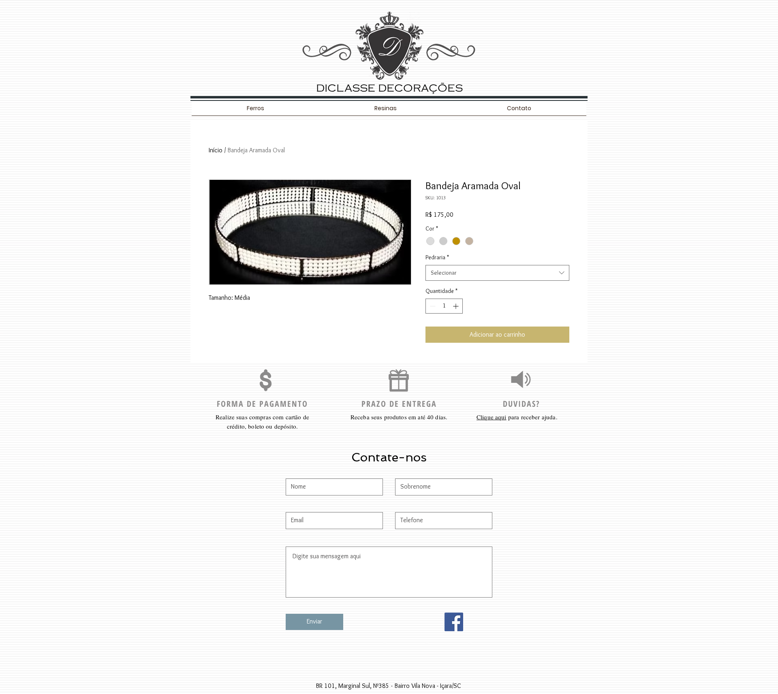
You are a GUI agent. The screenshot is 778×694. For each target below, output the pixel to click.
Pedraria (437, 257)
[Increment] (456, 306)
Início (215, 150)
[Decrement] (432, 306)
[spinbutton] (444, 306)
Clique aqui (492, 417)
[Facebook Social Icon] (454, 622)
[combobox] (497, 273)
